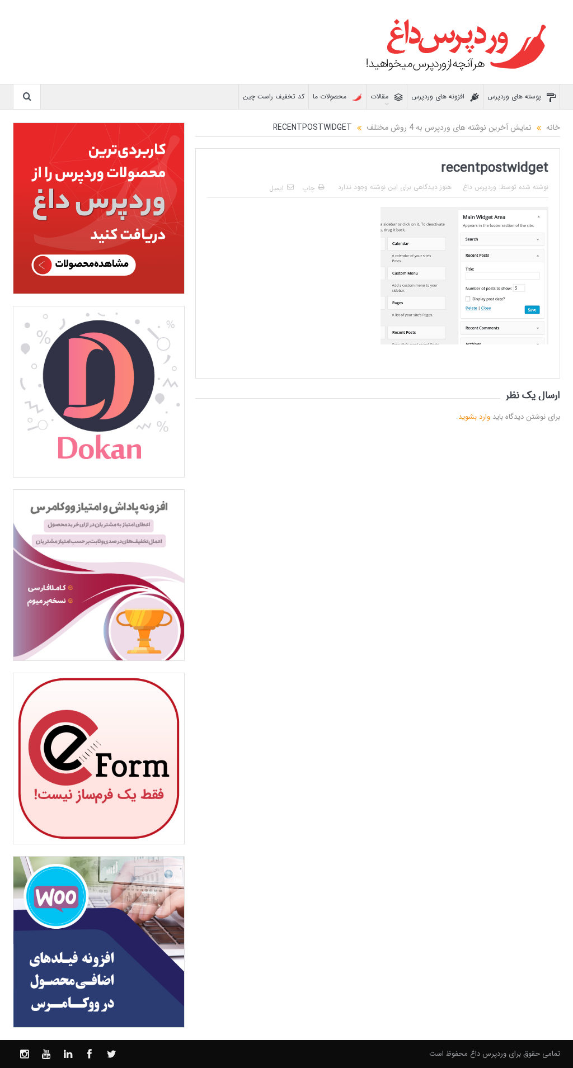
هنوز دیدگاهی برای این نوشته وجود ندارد (395, 187)
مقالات (379, 96)
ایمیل (276, 188)
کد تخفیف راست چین (273, 96)
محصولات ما (329, 96)
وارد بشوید (474, 417)
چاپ (308, 188)
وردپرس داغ (479, 187)
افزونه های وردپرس (437, 96)
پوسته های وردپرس (514, 96)
